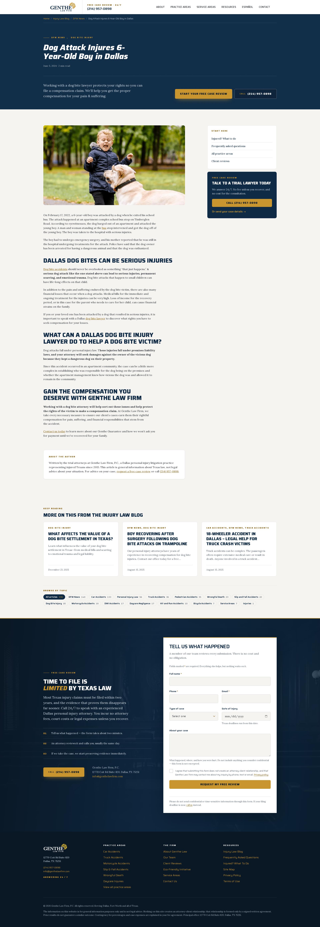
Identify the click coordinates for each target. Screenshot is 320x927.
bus (104, 228)
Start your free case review (203, 94)
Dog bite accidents (55, 269)
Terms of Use (231, 881)
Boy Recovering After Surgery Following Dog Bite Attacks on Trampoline (157, 538)
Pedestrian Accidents (188, 597)
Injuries (248, 603)
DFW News (79, 18)
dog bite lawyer (95, 318)
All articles (54, 597)
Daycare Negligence (142, 603)
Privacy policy (261, 774)
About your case (178, 730)
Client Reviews (172, 863)
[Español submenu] (255, 7)
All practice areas (222, 153)
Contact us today (54, 431)
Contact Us (170, 881)
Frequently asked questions (229, 146)
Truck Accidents (257, 527)
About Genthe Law (175, 851)
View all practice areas (117, 887)
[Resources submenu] (238, 7)
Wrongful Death (217, 597)
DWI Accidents (114, 603)
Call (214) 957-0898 (242, 203)
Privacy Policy (232, 875)
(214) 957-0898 (256, 94)
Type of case (176, 708)
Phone (173, 691)
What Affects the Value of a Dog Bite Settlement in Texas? (80, 536)
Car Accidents (216, 527)
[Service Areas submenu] (218, 7)
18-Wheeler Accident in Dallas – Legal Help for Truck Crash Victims (231, 538)
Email (226, 691)
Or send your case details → (229, 212)
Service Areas (228, 603)
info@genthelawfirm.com (107, 776)
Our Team (169, 857)
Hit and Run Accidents (174, 603)
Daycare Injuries (113, 881)
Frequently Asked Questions (241, 857)
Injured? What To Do (236, 863)
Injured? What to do (224, 138)
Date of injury (230, 708)
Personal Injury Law (129, 597)
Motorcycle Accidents (85, 603)
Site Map (229, 869)
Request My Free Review (220, 784)
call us (189, 805)
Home (46, 18)
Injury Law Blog (61, 18)
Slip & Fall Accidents (115, 869)
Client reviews (221, 161)
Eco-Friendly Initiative (177, 869)
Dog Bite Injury (82, 37)
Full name (175, 674)
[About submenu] (167, 7)
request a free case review (133, 471)
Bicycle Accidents (204, 603)
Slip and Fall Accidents (248, 597)
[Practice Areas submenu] (193, 7)
